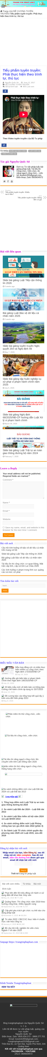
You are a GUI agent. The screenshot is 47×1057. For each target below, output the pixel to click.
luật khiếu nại (35, 151)
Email (6, 511)
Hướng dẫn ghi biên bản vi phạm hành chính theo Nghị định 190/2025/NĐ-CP (21, 679)
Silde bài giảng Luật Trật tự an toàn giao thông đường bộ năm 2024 (22, 451)
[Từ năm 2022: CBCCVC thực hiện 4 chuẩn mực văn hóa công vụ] (3, 919)
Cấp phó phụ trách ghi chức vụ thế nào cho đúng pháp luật (23, 911)
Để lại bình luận (12, 87)
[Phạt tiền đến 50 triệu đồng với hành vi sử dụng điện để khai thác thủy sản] (3, 893)
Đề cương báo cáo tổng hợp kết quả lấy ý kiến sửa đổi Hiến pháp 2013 (23, 697)
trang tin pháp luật (27, 873)
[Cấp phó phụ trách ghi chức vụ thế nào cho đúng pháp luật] (3, 910)
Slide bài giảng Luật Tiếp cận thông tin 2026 (22, 554)
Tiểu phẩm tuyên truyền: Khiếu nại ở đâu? (17, 192)
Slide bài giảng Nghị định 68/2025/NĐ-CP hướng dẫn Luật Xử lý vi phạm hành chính (23, 417)
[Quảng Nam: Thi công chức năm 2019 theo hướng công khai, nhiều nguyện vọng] (3, 902)
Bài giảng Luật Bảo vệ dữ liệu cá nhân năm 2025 (22, 559)
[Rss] (21, 1026)
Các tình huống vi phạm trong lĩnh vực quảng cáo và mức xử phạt (23, 571)
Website (6, 519)
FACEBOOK (17, 1051)
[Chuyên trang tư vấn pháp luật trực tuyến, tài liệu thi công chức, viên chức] (23, 3)
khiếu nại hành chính (18, 151)
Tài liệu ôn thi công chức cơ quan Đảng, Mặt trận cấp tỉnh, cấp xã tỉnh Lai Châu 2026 (22, 565)
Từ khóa (26, 884)
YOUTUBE (30, 1051)
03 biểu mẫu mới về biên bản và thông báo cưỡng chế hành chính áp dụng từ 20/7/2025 (23, 688)
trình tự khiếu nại (9, 154)
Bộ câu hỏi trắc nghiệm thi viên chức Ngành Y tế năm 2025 (20, 929)
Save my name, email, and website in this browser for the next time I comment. (23, 528)
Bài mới (37, 884)
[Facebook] (23, 1026)
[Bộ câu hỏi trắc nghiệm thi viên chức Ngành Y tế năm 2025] (3, 928)
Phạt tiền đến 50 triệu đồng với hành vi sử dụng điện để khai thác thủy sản (23, 894)
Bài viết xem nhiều (11, 884)
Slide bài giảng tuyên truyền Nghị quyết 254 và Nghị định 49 (21, 347)
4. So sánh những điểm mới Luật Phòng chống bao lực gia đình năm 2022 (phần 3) (22, 824)
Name (6, 502)
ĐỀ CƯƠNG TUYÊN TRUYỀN (17, 85)
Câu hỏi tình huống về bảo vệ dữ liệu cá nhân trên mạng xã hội (23, 549)
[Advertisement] (23, 42)
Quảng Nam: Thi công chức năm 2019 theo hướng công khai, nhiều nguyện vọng (23, 903)
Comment (8, 480)
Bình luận (6, 889)
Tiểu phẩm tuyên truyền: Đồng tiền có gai (30, 198)
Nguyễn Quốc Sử (12, 83)
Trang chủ (7, 11)
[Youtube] (26, 1026)
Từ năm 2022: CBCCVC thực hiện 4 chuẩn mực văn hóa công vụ (23, 920)
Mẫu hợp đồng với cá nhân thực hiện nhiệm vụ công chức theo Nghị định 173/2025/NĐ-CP (30, 669)
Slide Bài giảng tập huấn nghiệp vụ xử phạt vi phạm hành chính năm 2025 (22, 382)
